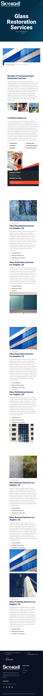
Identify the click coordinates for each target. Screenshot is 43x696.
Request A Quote (15, 182)
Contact (24, 672)
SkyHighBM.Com (11, 693)
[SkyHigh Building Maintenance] (11, 3)
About (23, 668)
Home (17, 31)
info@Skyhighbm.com (32, 654)
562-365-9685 (9, 659)
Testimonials (25, 670)
